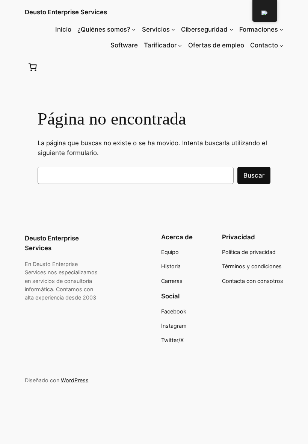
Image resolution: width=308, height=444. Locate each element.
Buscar (253, 175)
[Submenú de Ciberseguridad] (231, 29)
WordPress (75, 380)
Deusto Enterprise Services (66, 12)
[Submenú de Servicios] (173, 29)
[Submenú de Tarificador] (180, 45)
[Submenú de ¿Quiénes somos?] (134, 29)
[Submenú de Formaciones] (281, 29)
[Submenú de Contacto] (281, 45)
